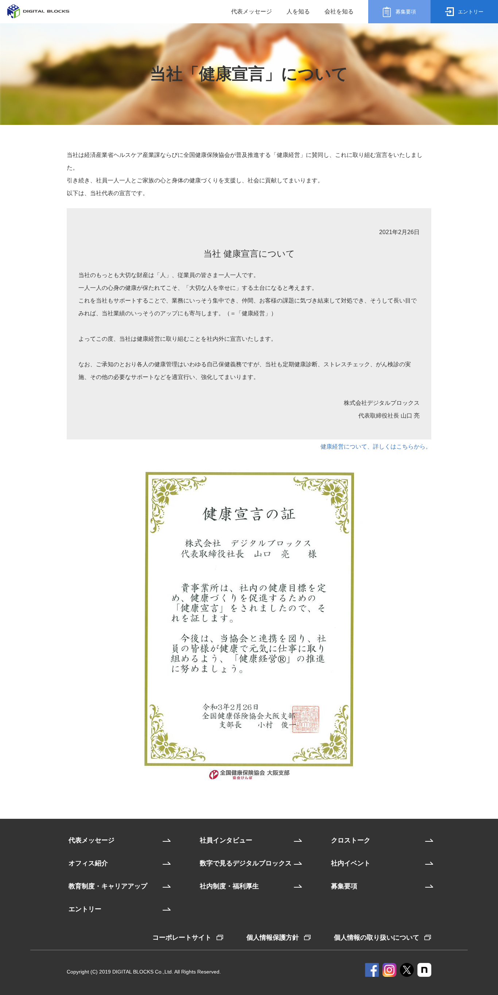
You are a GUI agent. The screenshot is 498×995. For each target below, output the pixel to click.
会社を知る (339, 11)
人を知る (298, 11)
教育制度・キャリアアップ (108, 886)
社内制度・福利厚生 (229, 886)
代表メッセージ (251, 11)
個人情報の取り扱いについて (376, 937)
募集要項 (344, 886)
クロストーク (350, 840)
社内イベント (350, 863)
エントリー (85, 909)
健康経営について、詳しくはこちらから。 (375, 446)
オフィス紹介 (88, 863)
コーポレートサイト (181, 937)
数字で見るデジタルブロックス (246, 863)
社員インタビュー (226, 840)
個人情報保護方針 (272, 937)
